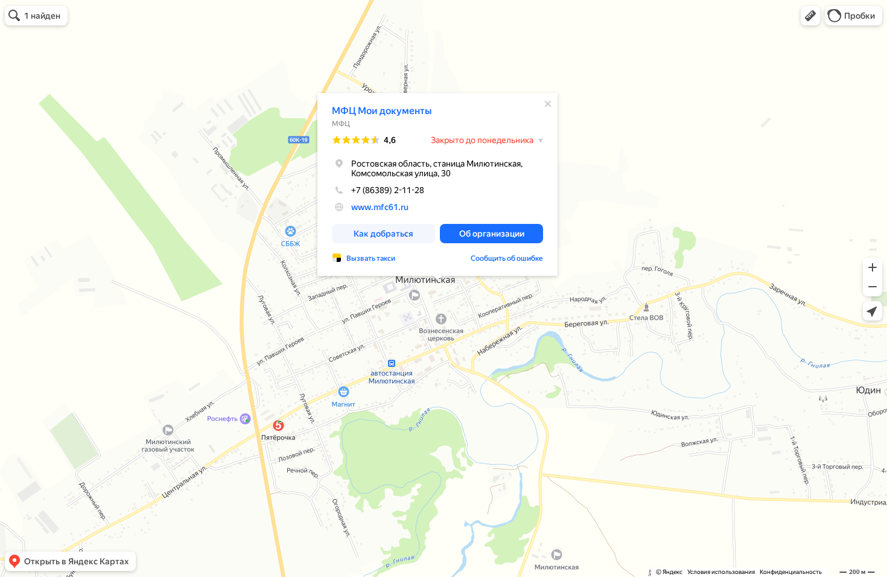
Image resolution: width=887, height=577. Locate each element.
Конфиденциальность (791, 572)
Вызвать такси (370, 258)
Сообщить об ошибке (507, 258)
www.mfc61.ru (380, 207)
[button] (810, 15)
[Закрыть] (548, 104)
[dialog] (437, 184)
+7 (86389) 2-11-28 (387, 190)
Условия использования (721, 572)
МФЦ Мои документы (381, 110)
